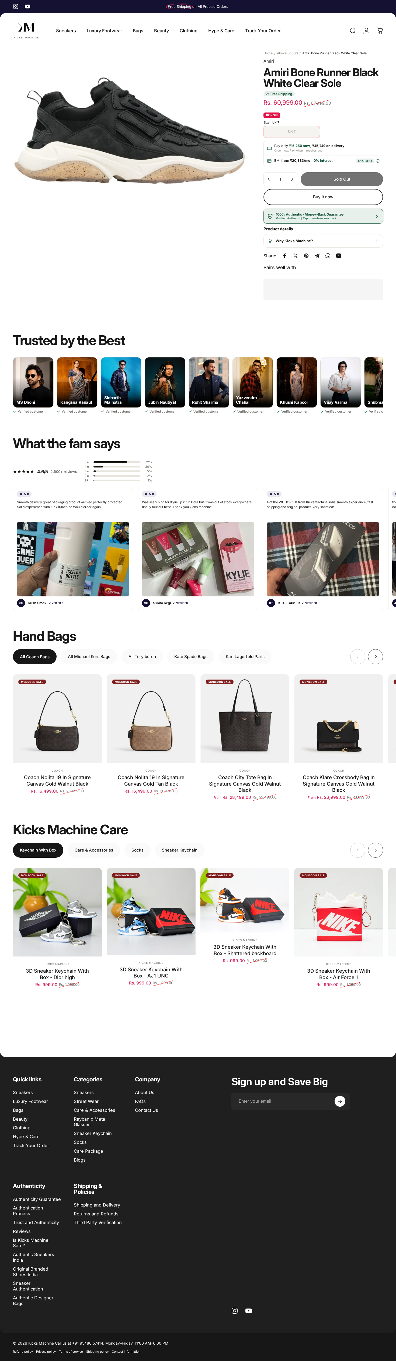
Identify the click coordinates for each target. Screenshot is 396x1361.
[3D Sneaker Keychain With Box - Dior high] (57, 912)
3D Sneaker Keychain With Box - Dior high (57, 974)
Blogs (80, 1160)
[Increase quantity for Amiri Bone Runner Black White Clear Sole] (292, 179)
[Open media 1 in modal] (129, 131)
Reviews (22, 1231)
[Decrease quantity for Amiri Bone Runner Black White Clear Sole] (269, 179)
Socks (80, 1142)
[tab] (35, 656)
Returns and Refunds (96, 1213)
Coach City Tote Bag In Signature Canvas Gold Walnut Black (245, 783)
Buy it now (323, 196)
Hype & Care (26, 1136)
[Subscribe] (340, 1101)
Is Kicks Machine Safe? (30, 1243)
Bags (18, 1110)
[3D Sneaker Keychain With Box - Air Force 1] (338, 912)
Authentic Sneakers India (33, 1257)
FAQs (140, 1101)
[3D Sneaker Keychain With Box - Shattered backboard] (244, 900)
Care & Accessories (94, 1110)
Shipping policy (97, 1351)
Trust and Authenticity (36, 1222)
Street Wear (86, 1101)
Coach (57, 770)
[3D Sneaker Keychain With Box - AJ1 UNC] (151, 911)
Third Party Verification (98, 1222)
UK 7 (292, 131)
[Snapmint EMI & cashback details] (378, 161)
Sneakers (23, 1092)
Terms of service (71, 1351)
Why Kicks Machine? (294, 241)
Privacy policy (46, 1351)
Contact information (126, 1351)
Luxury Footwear (30, 1101)
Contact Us (146, 1110)
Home (268, 53)
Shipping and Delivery (97, 1205)
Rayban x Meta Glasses (89, 1121)
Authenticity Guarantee (37, 1199)
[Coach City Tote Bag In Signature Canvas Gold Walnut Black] (244, 718)
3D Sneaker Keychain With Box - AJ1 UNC (151, 972)
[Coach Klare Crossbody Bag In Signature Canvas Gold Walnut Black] (338, 718)
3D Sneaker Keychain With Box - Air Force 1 (338, 974)
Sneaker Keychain (93, 1133)
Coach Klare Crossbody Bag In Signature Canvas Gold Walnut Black (339, 783)
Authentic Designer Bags (33, 1300)
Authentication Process (28, 1210)
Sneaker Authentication (28, 1286)
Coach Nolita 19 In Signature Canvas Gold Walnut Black (57, 780)
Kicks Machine (57, 964)
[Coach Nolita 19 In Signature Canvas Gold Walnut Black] (57, 718)
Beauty (20, 1119)
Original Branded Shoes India (30, 1271)
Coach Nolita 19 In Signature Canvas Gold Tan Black (151, 780)
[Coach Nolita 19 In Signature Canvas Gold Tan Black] (151, 718)
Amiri (268, 61)
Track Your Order (31, 1145)
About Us (144, 1092)
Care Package (88, 1151)
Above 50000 (287, 53)
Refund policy (23, 1351)
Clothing (21, 1127)
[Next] (375, 656)
